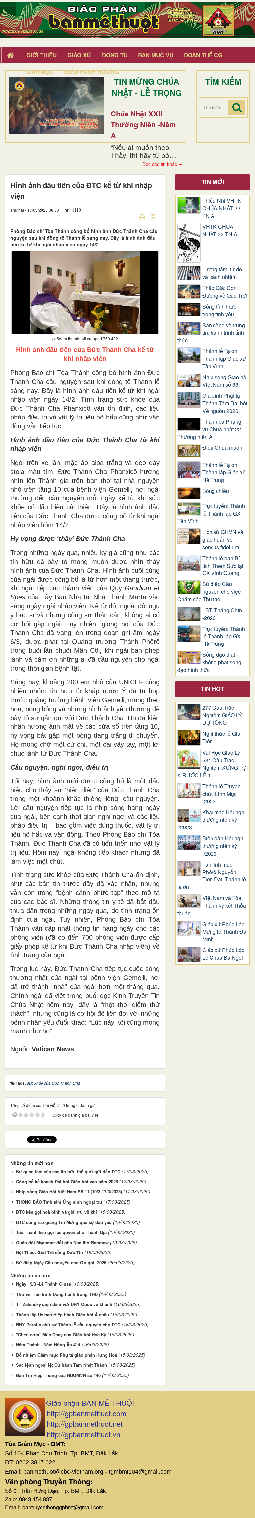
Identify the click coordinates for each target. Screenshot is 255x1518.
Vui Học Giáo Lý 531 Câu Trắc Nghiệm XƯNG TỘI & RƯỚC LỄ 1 (212, 764)
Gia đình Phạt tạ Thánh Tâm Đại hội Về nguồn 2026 (224, 403)
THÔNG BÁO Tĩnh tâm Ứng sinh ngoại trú (59, 1202)
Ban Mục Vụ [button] (155, 55)
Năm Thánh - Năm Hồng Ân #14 (48, 1344)
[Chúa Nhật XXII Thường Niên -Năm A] (56, 105)
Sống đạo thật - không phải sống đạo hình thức (209, 662)
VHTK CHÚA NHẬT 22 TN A (219, 230)
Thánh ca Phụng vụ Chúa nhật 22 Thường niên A (209, 429)
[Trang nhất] (11, 55)
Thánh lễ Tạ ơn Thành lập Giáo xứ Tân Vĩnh (224, 358)
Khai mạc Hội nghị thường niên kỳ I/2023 (211, 820)
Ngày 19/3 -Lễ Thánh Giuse (43, 1284)
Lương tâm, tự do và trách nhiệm (222, 273)
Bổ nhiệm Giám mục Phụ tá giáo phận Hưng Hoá (66, 1355)
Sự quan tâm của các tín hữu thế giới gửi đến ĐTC (68, 1171)
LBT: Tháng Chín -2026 (222, 614)
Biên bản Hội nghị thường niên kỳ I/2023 (223, 846)
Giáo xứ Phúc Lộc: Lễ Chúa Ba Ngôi (224, 954)
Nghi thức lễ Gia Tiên (221, 737)
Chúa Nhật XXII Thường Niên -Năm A (143, 124)
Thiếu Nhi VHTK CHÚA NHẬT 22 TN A (221, 208)
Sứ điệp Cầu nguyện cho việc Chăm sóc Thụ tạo (209, 591)
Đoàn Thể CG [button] (203, 55)
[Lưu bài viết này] (154, 216)
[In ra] (142, 216)
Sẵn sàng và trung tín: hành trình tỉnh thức (211, 333)
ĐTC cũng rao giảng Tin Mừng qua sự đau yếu (64, 1222)
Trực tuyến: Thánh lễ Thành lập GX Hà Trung (223, 636)
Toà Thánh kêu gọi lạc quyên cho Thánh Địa (61, 1232)
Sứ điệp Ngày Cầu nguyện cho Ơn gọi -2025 (61, 1262)
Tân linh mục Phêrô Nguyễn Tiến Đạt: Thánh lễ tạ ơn (211, 876)
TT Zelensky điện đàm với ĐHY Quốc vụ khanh (64, 1304)
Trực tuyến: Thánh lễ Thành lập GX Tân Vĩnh (211, 513)
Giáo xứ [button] (79, 55)
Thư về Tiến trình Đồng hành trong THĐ (57, 1294)
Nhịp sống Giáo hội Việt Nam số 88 (225, 381)
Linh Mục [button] (39, 72)
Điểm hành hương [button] (91, 72)
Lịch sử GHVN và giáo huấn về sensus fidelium (222, 539)
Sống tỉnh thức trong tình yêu (219, 310)
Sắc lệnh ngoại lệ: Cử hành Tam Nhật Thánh (61, 1365)
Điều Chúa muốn (222, 447)
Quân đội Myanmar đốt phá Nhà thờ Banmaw (62, 1242)
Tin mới (212, 181)
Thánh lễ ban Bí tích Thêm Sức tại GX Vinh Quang (222, 566)
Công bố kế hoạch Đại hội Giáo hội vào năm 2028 (67, 1181)
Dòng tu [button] (115, 55)
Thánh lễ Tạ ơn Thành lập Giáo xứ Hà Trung (224, 472)
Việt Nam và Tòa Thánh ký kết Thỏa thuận (211, 905)
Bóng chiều (215, 490)
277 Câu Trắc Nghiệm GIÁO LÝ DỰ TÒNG (222, 715)
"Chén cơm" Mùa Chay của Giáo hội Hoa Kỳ (61, 1334)
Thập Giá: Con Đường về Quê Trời (224, 291)
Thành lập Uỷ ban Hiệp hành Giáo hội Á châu (62, 1314)
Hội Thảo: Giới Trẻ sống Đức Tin (49, 1252)
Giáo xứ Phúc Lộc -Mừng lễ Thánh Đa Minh (224, 932)
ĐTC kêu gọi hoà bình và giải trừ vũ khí (56, 1212)
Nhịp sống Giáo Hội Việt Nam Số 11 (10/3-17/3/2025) (69, 1191)
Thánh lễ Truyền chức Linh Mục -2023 (221, 794)
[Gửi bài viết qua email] (130, 216)
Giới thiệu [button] (41, 55)
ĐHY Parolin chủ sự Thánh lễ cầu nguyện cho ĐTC (68, 1324)
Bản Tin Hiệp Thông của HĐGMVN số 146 (58, 1375)
